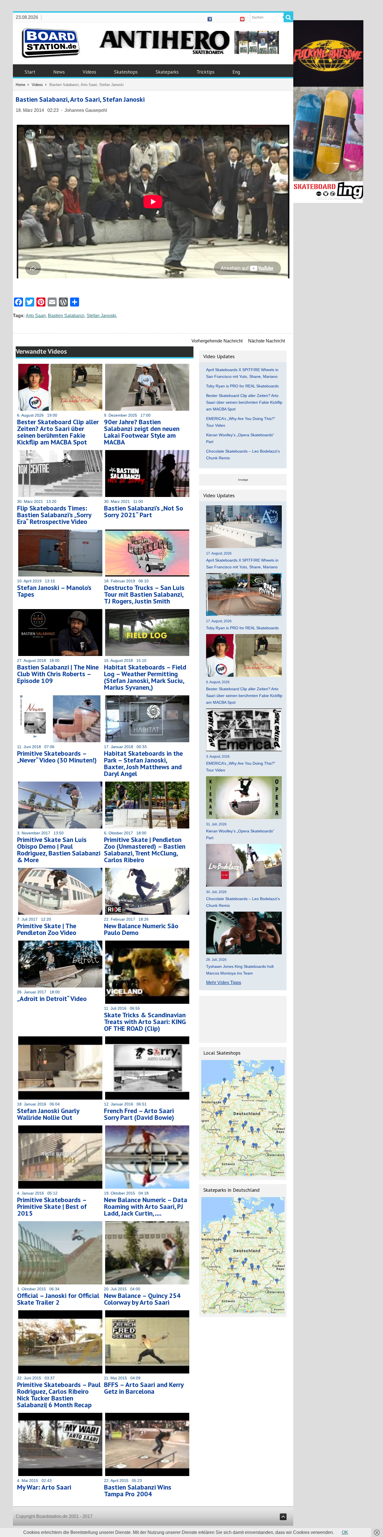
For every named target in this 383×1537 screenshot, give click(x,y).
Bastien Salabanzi (66, 315)
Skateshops (126, 72)
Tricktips (205, 72)
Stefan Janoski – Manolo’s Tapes (54, 591)
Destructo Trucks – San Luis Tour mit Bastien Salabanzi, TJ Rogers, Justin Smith (144, 594)
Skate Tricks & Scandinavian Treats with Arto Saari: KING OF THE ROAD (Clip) (145, 1022)
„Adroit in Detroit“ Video (52, 998)
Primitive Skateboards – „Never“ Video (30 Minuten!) (57, 756)
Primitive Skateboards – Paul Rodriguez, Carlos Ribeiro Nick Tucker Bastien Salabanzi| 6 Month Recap (59, 1394)
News (59, 72)
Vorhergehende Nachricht (217, 341)
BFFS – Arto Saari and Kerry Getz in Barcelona (143, 1388)
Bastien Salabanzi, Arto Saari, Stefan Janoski (80, 99)
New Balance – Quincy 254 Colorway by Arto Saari (142, 1299)
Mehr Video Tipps (223, 982)
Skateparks (167, 72)
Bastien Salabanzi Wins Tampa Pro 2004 (137, 1490)
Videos (89, 72)
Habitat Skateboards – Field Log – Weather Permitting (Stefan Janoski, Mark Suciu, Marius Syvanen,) (145, 677)
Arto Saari (36, 315)
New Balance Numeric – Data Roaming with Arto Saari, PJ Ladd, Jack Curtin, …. (145, 1206)
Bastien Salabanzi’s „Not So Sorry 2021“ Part (143, 511)
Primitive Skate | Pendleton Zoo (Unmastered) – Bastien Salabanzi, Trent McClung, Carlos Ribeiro (144, 849)
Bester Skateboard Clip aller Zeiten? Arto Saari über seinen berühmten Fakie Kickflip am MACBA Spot (58, 431)
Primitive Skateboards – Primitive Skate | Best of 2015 (52, 1206)
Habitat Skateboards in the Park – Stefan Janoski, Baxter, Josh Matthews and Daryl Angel (143, 763)
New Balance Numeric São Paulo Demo (141, 929)
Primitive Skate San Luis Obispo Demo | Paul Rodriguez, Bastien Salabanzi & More (58, 849)
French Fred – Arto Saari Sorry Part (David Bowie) (139, 1114)
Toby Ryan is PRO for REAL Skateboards (242, 386)
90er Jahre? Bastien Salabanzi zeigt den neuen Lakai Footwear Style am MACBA (141, 431)
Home (20, 85)
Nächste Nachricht (266, 341)
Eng (236, 72)
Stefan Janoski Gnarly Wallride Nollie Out (48, 1114)
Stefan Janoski (101, 315)
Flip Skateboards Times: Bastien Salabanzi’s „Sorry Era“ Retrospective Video (54, 515)
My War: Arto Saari (44, 1487)
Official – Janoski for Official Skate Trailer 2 (58, 1299)
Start (30, 72)
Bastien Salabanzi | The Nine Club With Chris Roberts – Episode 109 (58, 674)
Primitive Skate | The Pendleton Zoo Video (46, 929)
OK (345, 1532)
